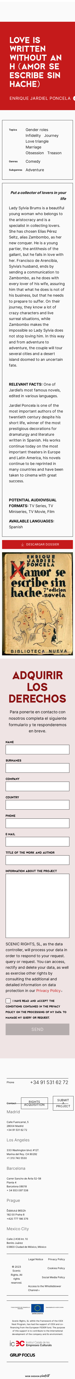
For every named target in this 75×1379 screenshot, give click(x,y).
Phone (10, 815)
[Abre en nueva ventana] (22, 1355)
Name (10, 742)
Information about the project (31, 871)
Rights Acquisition (34, 1103)
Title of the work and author (30, 852)
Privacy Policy (49, 990)
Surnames (13, 760)
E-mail (10, 834)
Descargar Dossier (42, 545)
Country (12, 797)
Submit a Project (63, 1103)
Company (13, 779)
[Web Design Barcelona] (37, 1375)
